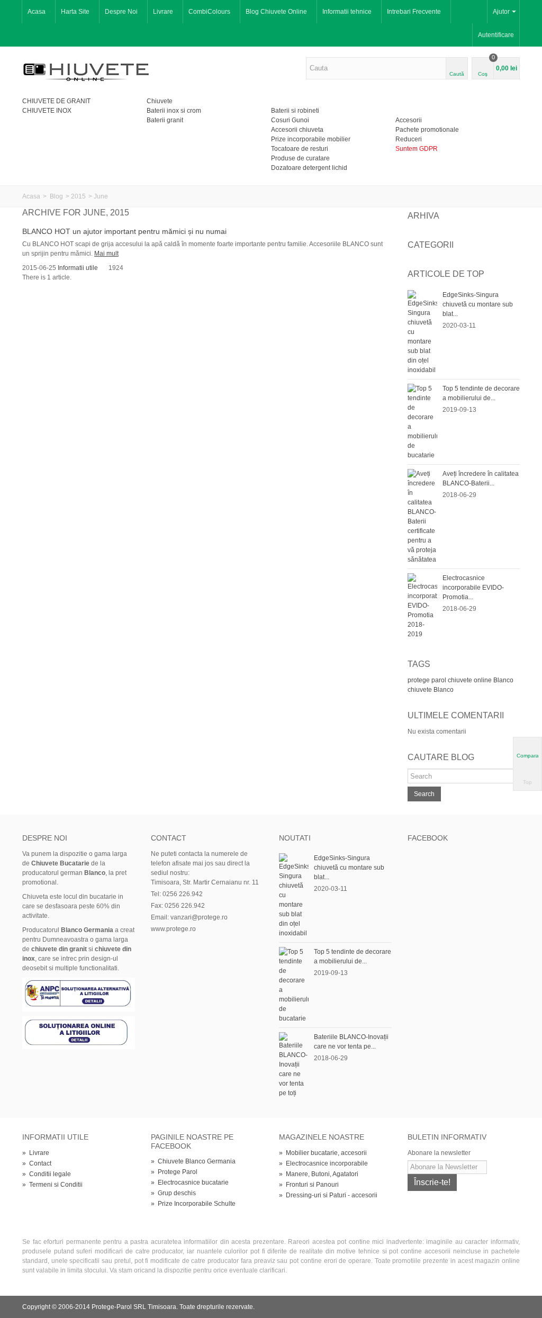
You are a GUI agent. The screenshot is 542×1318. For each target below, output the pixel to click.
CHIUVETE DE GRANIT (56, 101)
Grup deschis (173, 1193)
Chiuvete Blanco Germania (193, 1161)
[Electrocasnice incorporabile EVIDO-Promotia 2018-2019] (422, 605)
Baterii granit (165, 120)
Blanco (503, 680)
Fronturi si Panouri (309, 1184)
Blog (56, 196)
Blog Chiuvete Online (276, 11)
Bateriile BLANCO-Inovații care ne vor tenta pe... (351, 1041)
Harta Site (75, 11)
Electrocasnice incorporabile (323, 1163)
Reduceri (408, 139)
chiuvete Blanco (431, 689)
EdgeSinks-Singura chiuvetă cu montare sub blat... (477, 304)
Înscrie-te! (432, 1182)
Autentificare (496, 35)
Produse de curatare (300, 158)
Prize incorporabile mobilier (310, 139)
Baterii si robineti (295, 110)
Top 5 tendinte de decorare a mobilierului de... (481, 393)
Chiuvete (160, 101)
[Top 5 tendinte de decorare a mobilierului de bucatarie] (422, 421)
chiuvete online (470, 680)
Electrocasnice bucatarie (190, 1182)
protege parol (427, 680)
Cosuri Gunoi (290, 120)
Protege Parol (174, 1172)
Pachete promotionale (427, 129)
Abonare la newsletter (439, 1153)
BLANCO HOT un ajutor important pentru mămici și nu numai (124, 231)
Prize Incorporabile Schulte (193, 1203)
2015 (78, 196)
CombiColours (209, 11)
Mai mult (106, 253)
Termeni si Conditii (52, 1184)
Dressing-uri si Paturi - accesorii (328, 1195)
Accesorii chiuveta (297, 129)
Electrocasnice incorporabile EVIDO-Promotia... (473, 587)
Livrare (163, 11)
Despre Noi (121, 11)
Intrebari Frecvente (414, 11)
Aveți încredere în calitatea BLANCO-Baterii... (480, 478)
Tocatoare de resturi (299, 148)
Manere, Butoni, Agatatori (318, 1174)
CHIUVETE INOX (46, 110)
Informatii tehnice (347, 11)
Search (424, 794)
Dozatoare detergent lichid (309, 167)
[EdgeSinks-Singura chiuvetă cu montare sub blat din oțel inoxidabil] (422, 332)
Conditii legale (46, 1174)
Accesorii (408, 120)
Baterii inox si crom (174, 110)
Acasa (37, 11)
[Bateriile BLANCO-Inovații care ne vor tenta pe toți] (294, 1064)
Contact (36, 1163)
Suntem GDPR (416, 148)
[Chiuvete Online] (86, 71)
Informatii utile (78, 268)
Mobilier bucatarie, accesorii (323, 1153)
